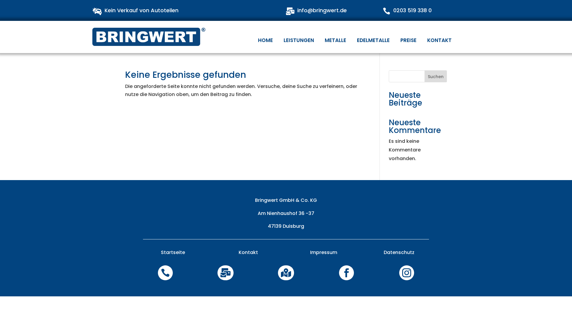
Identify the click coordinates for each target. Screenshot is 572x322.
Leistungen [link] (299, 40)
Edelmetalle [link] (373, 40)
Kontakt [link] (439, 40)
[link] (149, 37)
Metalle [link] (335, 40)
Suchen (436, 77)
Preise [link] (408, 40)
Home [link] (265, 40)
